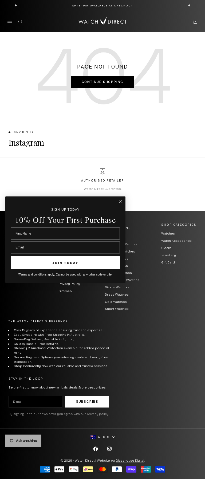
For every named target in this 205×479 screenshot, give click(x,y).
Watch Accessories (176, 241)
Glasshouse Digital (130, 460)
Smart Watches (117, 309)
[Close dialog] (120, 201)
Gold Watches (116, 302)
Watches (168, 233)
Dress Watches (117, 294)
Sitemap (65, 291)
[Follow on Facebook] (95, 448)
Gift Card (168, 262)
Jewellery (168, 255)
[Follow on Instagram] (109, 448)
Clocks (166, 248)
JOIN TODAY (65, 262)
